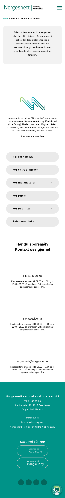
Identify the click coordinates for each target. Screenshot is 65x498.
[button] (59, 8)
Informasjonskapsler (32, 422)
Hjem (6, 18)
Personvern (32, 417)
